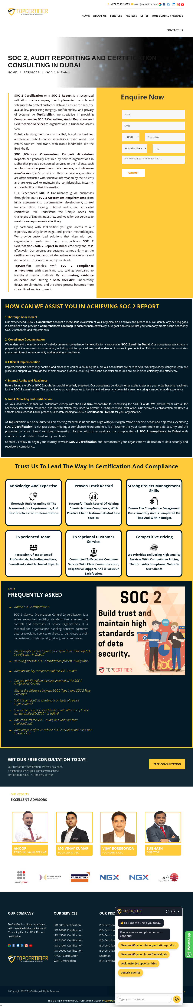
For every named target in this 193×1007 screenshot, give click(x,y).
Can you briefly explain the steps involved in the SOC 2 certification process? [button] (48, 681)
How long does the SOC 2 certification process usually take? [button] (51, 661)
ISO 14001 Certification (68, 930)
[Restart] (173, 911)
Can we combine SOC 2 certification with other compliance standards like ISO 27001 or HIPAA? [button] (51, 711)
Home (86, 15)
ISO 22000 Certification (68, 940)
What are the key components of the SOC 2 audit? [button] (45, 671)
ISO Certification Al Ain (113, 935)
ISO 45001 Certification (68, 935)
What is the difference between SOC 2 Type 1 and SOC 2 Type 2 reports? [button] (52, 691)
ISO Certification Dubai (113, 940)
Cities (144, 15)
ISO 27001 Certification (68, 945)
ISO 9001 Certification (67, 925)
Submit (133, 173)
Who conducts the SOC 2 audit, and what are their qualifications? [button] (46, 720)
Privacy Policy (109, 1000)
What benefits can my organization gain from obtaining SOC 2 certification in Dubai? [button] (52, 652)
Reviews (131, 15)
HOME (12, 72)
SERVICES (32, 72)
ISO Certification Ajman (114, 930)
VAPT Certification (65, 961)
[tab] (51, 607)
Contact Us (174, 30)
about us (100, 15)
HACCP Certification (66, 955)
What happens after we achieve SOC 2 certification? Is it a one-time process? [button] (53, 730)
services (116, 15)
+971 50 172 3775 (120, 4)
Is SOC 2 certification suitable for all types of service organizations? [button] (46, 701)
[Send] (177, 999)
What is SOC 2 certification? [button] (31, 607)
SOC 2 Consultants (53, 193)
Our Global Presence (167, 15)
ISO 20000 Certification (68, 950)
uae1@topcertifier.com (145, 4)
